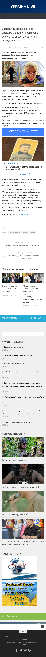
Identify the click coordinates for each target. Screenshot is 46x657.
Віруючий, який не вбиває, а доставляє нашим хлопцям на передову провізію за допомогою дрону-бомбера (22, 386)
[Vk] (39, 318)
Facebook (24, 214)
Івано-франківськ (14, 232)
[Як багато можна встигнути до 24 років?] (23, 474)
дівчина (24, 232)
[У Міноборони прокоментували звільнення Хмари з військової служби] (23, 529)
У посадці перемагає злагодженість (17, 422)
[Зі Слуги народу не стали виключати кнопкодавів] (12, 278)
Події (4, 22)
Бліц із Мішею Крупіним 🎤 (14, 364)
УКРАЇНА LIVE (23, 6)
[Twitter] (35, 318)
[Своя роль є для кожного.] (23, 447)
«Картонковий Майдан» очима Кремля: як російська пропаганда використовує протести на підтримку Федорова (23, 400)
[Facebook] (31, 318)
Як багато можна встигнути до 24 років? (19, 355)
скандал (32, 232)
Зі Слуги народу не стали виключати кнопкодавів (9, 288)
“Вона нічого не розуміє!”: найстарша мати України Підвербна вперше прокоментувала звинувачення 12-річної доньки (32, 294)
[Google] (42, 318)
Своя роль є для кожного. (14, 347)
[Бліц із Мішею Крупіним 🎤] (23, 501)
